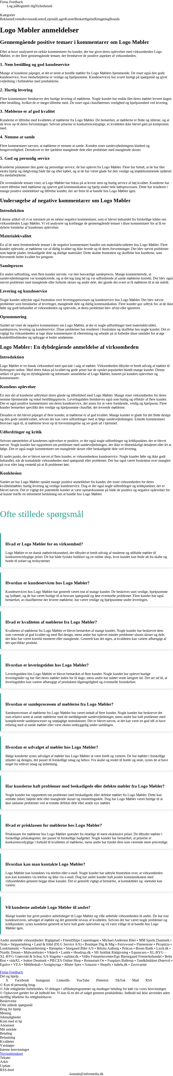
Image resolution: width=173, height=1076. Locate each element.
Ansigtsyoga (52, 964)
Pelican (127, 948)
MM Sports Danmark (154, 940)
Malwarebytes (34, 952)
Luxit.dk (162, 948)
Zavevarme (139, 964)
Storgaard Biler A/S (80, 948)
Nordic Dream (10, 952)
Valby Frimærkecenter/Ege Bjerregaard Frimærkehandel (122, 956)
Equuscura (138, 952)
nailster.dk (71, 956)
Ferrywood (125, 944)
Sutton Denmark (35, 960)
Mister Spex (73, 964)
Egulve (5, 964)
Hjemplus (56, 948)
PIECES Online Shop (65, 960)
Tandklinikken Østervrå (153, 960)
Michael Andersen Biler (119, 940)
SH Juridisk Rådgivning (111, 952)
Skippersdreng (21, 944)
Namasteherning (34, 948)
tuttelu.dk (120, 964)
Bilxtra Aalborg (108, 948)
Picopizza (163, 944)
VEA (17, 964)
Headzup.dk (82, 952)
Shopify (105, 964)
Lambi (65, 952)
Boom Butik (144, 948)
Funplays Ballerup (120, 960)
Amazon (90, 964)
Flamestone (145, 944)
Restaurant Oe (94, 960)
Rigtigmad (52, 940)
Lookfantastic (9, 948)
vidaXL (14, 960)
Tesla (3, 944)
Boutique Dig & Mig (99, 944)
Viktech (52, 952)
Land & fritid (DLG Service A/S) (58, 944)
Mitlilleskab (32, 964)
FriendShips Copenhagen (81, 940)
